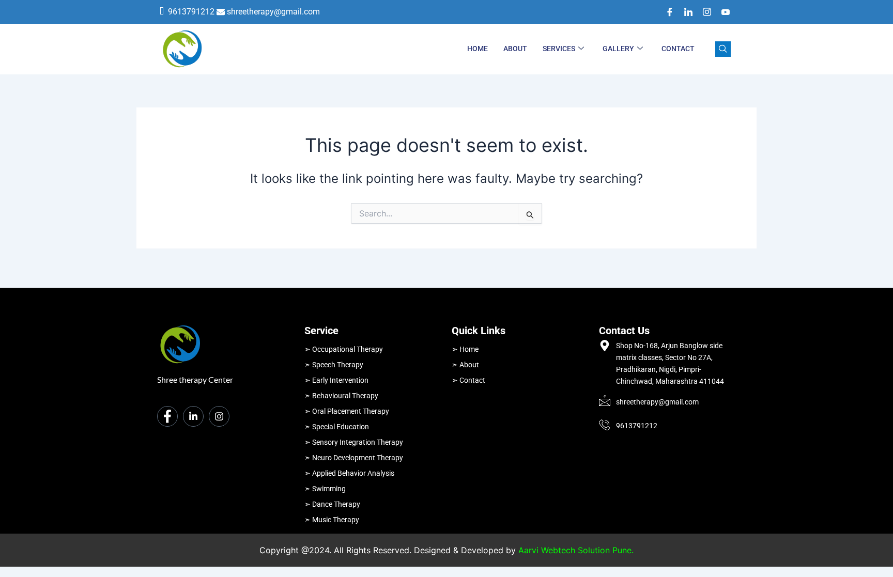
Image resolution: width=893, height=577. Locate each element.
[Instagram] (703, 12)
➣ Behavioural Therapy (341, 396)
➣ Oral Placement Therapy (346, 411)
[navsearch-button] (723, 49)
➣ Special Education (336, 427)
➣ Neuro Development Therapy (353, 458)
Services (559, 48)
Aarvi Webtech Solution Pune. (576, 550)
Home (477, 48)
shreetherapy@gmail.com (273, 12)
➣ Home (465, 349)
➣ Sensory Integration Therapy (353, 442)
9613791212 (191, 12)
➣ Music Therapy (331, 520)
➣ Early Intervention (336, 380)
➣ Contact (468, 380)
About (515, 48)
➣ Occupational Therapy (343, 349)
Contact (678, 48)
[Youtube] (722, 12)
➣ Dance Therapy (332, 504)
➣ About (465, 365)
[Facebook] (666, 12)
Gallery (618, 48)
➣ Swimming (325, 489)
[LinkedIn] (684, 12)
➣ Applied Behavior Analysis (349, 473)
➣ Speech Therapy (333, 365)
